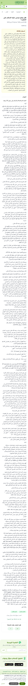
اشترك (3, 650)
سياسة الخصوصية (7, 671)
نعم (17, 629)
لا (10, 629)
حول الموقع (22, 671)
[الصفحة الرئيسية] (24, 12)
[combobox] (17, 6)
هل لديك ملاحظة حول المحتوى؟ (14, 619)
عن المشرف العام (15, 671)
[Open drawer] (2, 3)
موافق (22, 684)
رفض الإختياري (14, 684)
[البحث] (2, 6)
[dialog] (13, 680)
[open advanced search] (7, 7)
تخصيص (3, 683)
